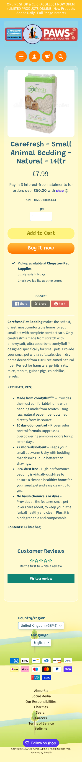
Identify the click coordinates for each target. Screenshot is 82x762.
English (39, 642)
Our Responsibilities (41, 701)
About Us (41, 690)
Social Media (41, 696)
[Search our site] (61, 56)
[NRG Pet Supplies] (41, 34)
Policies (41, 728)
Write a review (41, 578)
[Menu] (21, 56)
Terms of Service (41, 723)
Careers (41, 717)
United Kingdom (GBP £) (39, 625)
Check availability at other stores (40, 281)
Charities (41, 707)
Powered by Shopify (41, 752)
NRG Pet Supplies (39, 748)
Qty (41, 209)
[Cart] (47, 56)
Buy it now (41, 248)
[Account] (34, 56)
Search (41, 712)
